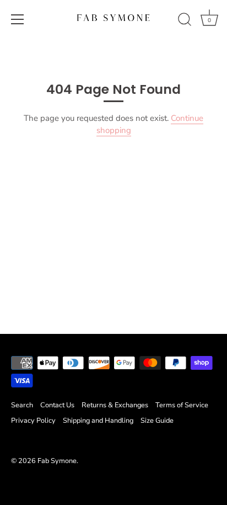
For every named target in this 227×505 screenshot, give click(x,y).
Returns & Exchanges (115, 405)
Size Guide (157, 421)
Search (22, 405)
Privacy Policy (33, 421)
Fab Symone (57, 461)
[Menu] (18, 19)
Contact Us (57, 405)
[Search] (184, 21)
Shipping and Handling (98, 421)
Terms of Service (181, 405)
